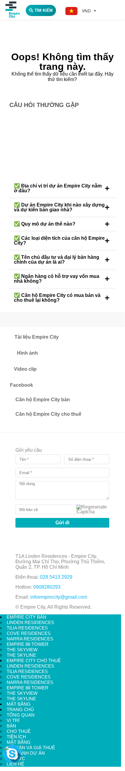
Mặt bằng (19, 704)
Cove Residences (29, 633)
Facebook (21, 385)
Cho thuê (19, 731)
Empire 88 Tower (27, 644)
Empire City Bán (26, 617)
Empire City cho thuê (34, 660)
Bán (11, 725)
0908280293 (47, 587)
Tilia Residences (27, 627)
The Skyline (21, 655)
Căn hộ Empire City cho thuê (48, 414)
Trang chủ (20, 709)
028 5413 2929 (56, 577)
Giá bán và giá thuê (31, 747)
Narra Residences (30, 638)
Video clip (25, 369)
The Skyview (22, 649)
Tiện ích (16, 736)
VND (86, 11)
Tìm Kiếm (44, 10)
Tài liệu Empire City (37, 337)
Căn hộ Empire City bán (42, 399)
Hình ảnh (27, 353)
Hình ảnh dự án (26, 753)
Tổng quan (21, 714)
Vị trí (13, 720)
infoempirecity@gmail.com (58, 597)
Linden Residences (30, 622)
